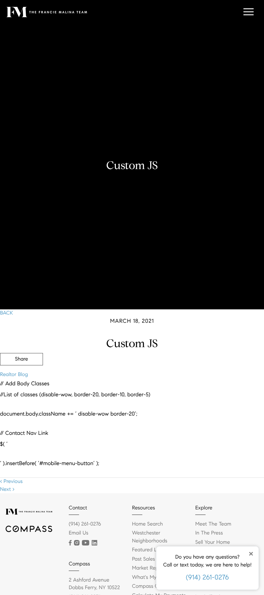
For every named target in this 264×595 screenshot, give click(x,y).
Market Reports (149, 568)
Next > (7, 489)
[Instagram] (76, 543)
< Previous (11, 481)
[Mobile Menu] (248, 12)
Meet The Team (213, 524)
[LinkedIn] (94, 543)
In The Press (209, 533)
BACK (6, 313)
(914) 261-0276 (207, 577)
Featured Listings (151, 550)
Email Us (78, 533)
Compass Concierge (155, 586)
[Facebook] (70, 543)
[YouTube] (85, 543)
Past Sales (143, 559)
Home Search (147, 524)
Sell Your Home (212, 542)
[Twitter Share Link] (21, 378)
